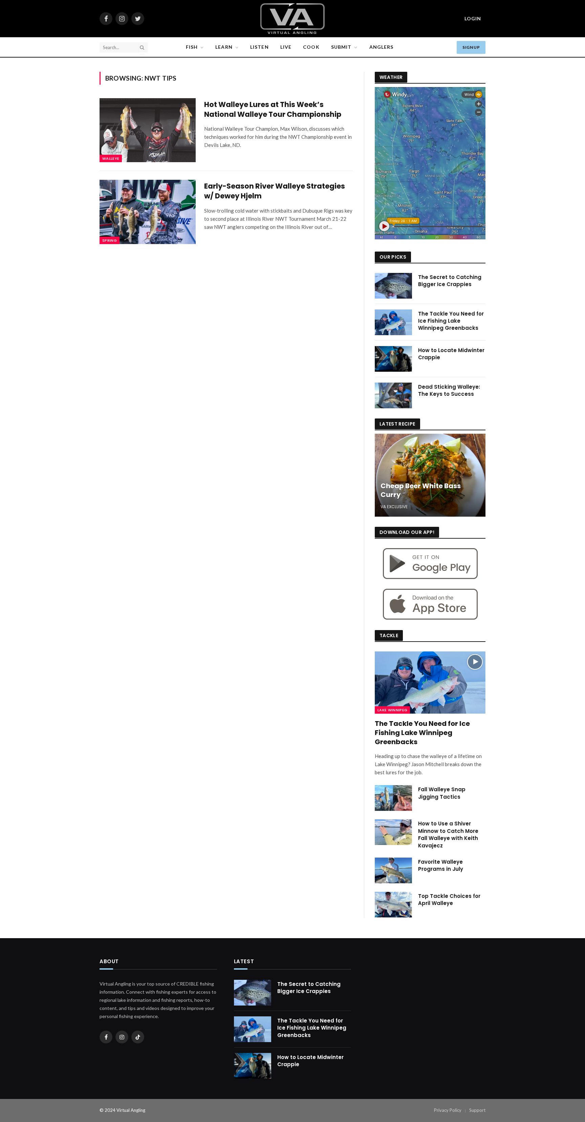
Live (285, 47)
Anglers (381, 47)
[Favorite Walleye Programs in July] (393, 870)
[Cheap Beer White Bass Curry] (430, 475)
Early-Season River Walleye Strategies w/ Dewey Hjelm (274, 191)
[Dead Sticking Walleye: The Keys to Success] (393, 395)
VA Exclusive (394, 507)
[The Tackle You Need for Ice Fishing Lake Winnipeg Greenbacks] (393, 322)
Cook (311, 47)
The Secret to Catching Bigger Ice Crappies (449, 281)
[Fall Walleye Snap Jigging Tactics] (393, 798)
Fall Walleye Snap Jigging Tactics (441, 793)
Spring (109, 240)
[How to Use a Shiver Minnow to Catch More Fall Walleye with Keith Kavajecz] (393, 832)
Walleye (110, 158)
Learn (224, 47)
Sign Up (471, 47)
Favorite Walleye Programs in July (440, 865)
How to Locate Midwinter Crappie (451, 354)
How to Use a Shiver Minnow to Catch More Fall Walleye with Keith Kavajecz (448, 834)
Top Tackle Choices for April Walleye (449, 899)
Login (472, 18)
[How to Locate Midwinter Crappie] (393, 359)
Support (477, 1110)
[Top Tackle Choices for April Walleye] (393, 905)
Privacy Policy (447, 1110)
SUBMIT (341, 47)
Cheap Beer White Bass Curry (421, 490)
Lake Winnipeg (392, 710)
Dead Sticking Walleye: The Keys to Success (449, 390)
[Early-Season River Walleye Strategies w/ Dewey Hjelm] (148, 212)
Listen (259, 47)
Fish (192, 47)
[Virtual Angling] (292, 18)
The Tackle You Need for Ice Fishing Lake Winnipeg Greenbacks (451, 321)
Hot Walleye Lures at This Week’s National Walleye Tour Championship (272, 109)
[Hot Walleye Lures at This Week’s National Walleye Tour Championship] (148, 130)
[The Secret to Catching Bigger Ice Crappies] (393, 286)
